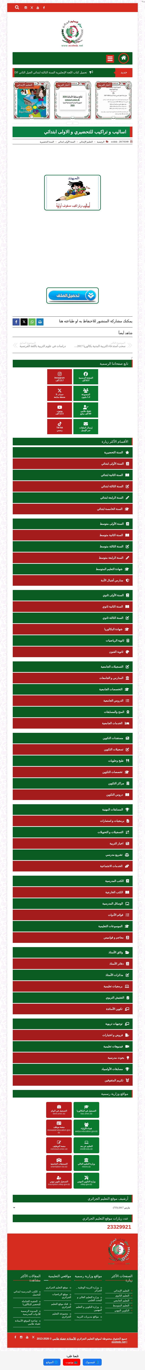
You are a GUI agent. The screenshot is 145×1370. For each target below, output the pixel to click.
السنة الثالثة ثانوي (113, 617)
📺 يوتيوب (72, 1362)
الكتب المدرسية (114, 880)
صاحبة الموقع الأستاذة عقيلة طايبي (27, 1322)
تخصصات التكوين (112, 771)
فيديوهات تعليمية (113, 1046)
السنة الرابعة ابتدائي (112, 497)
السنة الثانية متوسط (112, 535)
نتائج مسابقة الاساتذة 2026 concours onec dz (72, 111)
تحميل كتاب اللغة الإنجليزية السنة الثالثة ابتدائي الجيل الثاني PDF (70, 72)
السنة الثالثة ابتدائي (112, 486)
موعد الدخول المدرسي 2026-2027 (113, 110)
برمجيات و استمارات (112, 820)
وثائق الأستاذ (116, 952)
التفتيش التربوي (115, 997)
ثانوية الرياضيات (115, 640)
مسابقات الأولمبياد (113, 1069)
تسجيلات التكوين (114, 749)
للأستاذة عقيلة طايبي (64, 1338)
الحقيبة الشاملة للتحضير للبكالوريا (31, 1303)
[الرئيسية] (123, 58)
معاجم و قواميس (114, 937)
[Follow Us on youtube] (27, 1337)
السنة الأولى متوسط (112, 523)
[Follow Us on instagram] (21, 1337)
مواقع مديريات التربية (88, 1316)
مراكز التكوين (116, 783)
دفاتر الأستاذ (116, 963)
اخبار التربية (117, 843)
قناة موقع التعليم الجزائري (61, 1305)
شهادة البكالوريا (113, 629)
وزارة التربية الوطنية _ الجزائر (89, 1289)
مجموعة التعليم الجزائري (61, 1315)
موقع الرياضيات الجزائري (61, 1296)
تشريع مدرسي (114, 854)
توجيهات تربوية (114, 1023)
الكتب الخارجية (114, 892)
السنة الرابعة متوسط (111, 557)
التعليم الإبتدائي (86, 142)
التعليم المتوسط (121, 1305)
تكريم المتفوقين (114, 1080)
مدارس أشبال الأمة (112, 580)
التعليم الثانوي (122, 1295)
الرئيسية (100, 142)
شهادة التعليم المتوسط (109, 569)
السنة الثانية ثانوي (113, 606)
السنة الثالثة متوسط (112, 546)
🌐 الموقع (52, 1362)
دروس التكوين (115, 794)
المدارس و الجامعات (111, 677)
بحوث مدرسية (116, 1057)
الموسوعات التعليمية (110, 926)
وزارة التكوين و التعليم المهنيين (89, 1308)
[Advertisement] (78, 241)
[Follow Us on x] (33, 1337)
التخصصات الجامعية (111, 689)
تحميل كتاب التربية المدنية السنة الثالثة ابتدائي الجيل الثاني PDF (31, 113)
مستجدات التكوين (113, 738)
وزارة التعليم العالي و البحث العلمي (89, 1299)
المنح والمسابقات (114, 711)
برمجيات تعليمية (113, 986)
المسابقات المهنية (113, 809)
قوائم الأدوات (116, 914)
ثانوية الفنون (116, 651)
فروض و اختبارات (113, 1035)
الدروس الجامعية (113, 700)
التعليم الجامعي (121, 1300)
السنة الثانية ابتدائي (112, 474)
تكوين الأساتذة (114, 1008)
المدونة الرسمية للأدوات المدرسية (30, 1312)
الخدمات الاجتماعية (111, 866)
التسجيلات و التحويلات (111, 832)
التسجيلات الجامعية (112, 666)
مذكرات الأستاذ (115, 974)
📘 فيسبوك (92, 1362)
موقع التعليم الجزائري (57, 1287)
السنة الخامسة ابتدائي (110, 508)
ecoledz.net (119, 1341)
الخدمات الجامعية (112, 723)
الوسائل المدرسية (113, 903)
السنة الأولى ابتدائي (66, 142)
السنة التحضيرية (47, 142)
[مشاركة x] (24, 321)
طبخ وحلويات (116, 760)
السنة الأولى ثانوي (113, 595)
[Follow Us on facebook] (15, 1337)
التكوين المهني (121, 1310)
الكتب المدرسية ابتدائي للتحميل (27, 1293)
